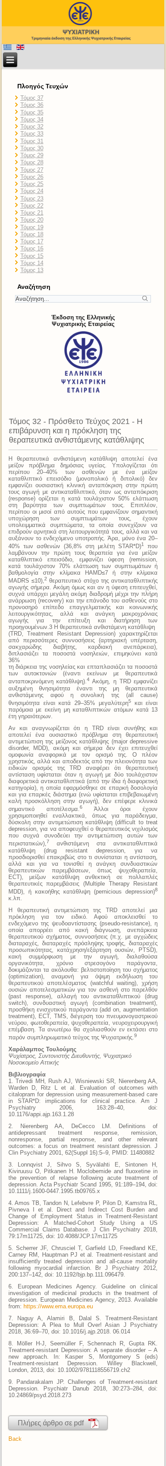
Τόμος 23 (31, 198)
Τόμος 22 (31, 205)
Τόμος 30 (31, 148)
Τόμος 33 (31, 133)
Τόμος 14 (31, 263)
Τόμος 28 (31, 162)
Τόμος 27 (31, 170)
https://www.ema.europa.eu (58, 1306)
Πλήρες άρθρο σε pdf (52, 1423)
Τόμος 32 (31, 126)
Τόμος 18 (31, 234)
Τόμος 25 (31, 184)
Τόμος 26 (31, 177)
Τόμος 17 (31, 241)
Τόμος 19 (31, 227)
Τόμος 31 (31, 141)
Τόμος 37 (31, 98)
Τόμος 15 (31, 256)
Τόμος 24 (31, 191)
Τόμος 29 (31, 155)
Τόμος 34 (31, 119)
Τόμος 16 (31, 248)
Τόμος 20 (31, 219)
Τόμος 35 (31, 112)
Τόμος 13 (31, 270)
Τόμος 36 (31, 105)
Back (15, 1439)
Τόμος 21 (31, 212)
